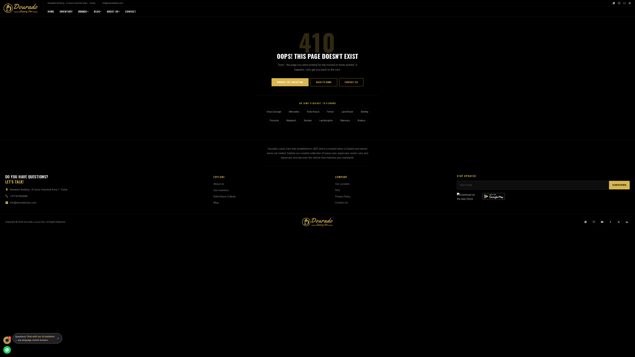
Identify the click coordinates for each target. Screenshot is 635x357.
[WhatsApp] (614, 3)
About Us (112, 11)
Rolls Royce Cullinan (224, 196)
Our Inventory (221, 190)
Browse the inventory (290, 82)
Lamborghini (326, 120)
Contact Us (341, 202)
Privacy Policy (342, 196)
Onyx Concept (274, 111)
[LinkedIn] (627, 222)
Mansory (345, 120)
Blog (97, 11)
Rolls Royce (313, 111)
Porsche (274, 120)
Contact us (351, 82)
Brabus (361, 120)
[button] (37, 338)
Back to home (324, 82)
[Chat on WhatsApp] (7, 350)
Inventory (66, 11)
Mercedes (294, 111)
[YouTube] (624, 3)
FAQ (337, 190)
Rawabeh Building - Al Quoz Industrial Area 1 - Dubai (71, 3)
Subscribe (619, 185)
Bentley (364, 111)
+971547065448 (18, 196)
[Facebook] (629, 3)
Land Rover (347, 111)
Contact (130, 11)
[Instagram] (619, 3)
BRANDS (83, 11)
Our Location (342, 183)
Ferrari (330, 111)
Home (51, 11)
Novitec (308, 120)
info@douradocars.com (112, 3)
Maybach (291, 120)
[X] (618, 222)
